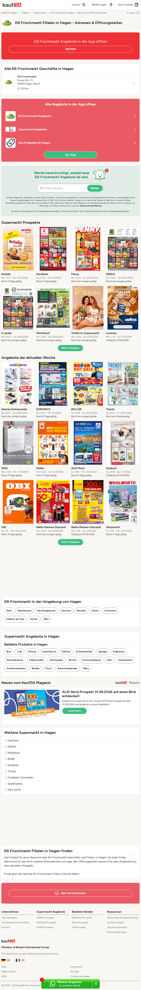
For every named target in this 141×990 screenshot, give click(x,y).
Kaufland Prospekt (46, 922)
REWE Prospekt (45, 927)
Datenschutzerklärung (90, 206)
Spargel (102, 651)
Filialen (25, 13)
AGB (3, 976)
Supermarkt (39, 13)
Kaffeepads (56, 660)
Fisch (48, 668)
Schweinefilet (84, 651)
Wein (86, 668)
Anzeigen (131, 13)
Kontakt (74, 971)
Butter (73, 660)
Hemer (34, 619)
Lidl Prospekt (79, 927)
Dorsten (66, 610)
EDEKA (12, 746)
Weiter (95, 188)
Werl (46, 619)
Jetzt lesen (74, 710)
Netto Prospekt (80, 922)
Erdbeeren (119, 651)
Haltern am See (15, 619)
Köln (9, 610)
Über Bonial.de (9, 917)
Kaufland (13, 740)
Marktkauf (14, 752)
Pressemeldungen (117, 932)
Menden (81, 610)
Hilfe (4, 966)
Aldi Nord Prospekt (82, 917)
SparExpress (15, 783)
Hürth (95, 610)
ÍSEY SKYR (14, 789)
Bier (9, 651)
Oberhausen (24, 610)
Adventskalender (67, 668)
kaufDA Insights (115, 922)
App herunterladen (117, 927)
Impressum (76, 966)
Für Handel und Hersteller (15, 922)
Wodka (36, 668)
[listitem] (18, 255)
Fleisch (32, 651)
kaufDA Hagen (9, 13)
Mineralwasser (15, 660)
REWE (11, 759)
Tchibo (12, 771)
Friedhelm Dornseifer (20, 777)
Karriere (5, 927)
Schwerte (110, 610)
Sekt (109, 660)
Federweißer (36, 660)
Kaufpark (13, 765)
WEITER (70, 49)
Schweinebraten (16, 668)
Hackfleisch (49, 651)
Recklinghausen (46, 610)
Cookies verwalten (80, 976)
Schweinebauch (91, 660)
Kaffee (66, 651)
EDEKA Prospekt (45, 917)
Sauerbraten (125, 660)
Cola (19, 651)
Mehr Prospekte (70, 348)
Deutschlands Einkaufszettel (122, 917)
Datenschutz (8, 971)
